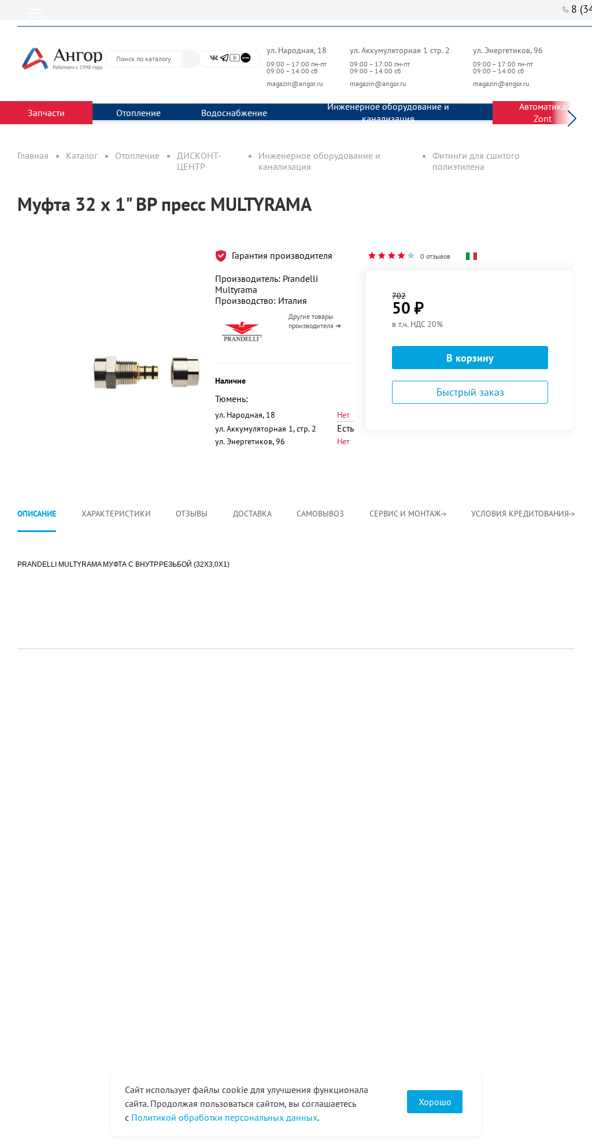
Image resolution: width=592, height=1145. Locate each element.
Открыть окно (45, 244)
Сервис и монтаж (405, 513)
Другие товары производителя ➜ (314, 321)
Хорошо (435, 1101)
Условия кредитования (520, 513)
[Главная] (61, 59)
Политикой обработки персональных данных (224, 1117)
